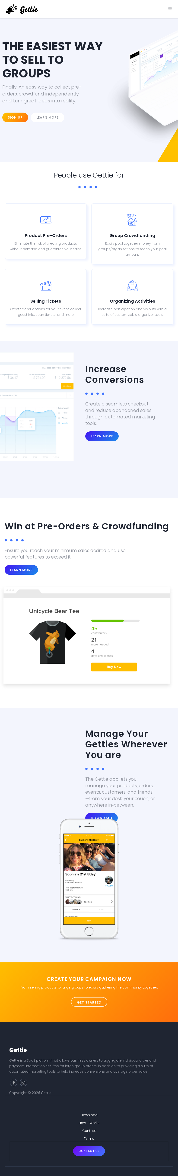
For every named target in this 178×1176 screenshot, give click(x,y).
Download (89, 1115)
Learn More (102, 436)
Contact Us (89, 1151)
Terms (89, 1138)
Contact (89, 1130)
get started (89, 1002)
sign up (15, 117)
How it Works (89, 1123)
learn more (21, 570)
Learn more (47, 117)
